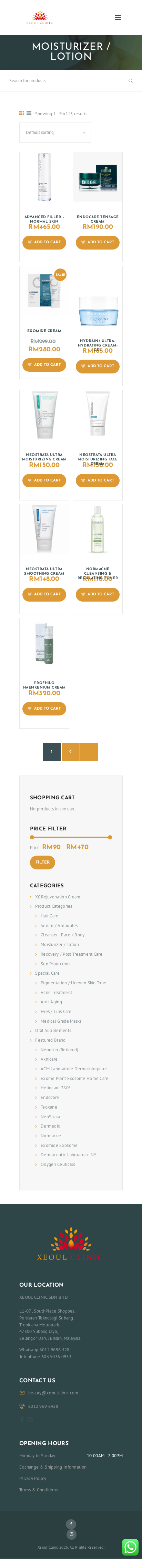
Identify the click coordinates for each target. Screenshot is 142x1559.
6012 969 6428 (43, 1406)
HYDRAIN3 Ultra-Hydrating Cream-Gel (98, 345)
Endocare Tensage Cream (98, 219)
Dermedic (50, 1126)
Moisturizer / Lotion (60, 944)
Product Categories (53, 906)
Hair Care (50, 916)
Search (131, 80)
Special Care (47, 973)
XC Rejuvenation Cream (57, 897)
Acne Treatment (56, 992)
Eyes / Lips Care (56, 1011)
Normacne (51, 1136)
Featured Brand (50, 1040)
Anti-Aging (51, 1002)
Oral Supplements (53, 1030)
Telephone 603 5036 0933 (45, 1357)
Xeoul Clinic (48, 1547)
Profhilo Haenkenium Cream (44, 685)
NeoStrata (50, 1117)
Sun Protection (55, 964)
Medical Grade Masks (61, 1021)
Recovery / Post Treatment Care (71, 954)
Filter (43, 862)
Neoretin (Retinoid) (60, 1050)
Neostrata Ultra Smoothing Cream (44, 571)
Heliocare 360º (55, 1088)
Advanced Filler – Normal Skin (44, 219)
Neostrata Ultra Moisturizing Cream (44, 457)
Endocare (50, 1097)
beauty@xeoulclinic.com (53, 1393)
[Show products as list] (29, 113)
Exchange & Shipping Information (53, 1467)
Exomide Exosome (59, 1145)
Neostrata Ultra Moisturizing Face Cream (98, 459)
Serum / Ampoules (59, 925)
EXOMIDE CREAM (44, 331)
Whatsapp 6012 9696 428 (44, 1350)
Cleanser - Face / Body (63, 935)
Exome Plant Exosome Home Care (75, 1078)
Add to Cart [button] (47, 242)
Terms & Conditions (38, 1490)
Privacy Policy (32, 1478)
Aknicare (49, 1059)
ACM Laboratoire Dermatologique (74, 1069)
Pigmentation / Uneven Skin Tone (73, 983)
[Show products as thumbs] (21, 113)
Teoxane (49, 1107)
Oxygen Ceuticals (58, 1164)
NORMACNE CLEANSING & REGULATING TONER (98, 573)
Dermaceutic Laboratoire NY (69, 1155)
